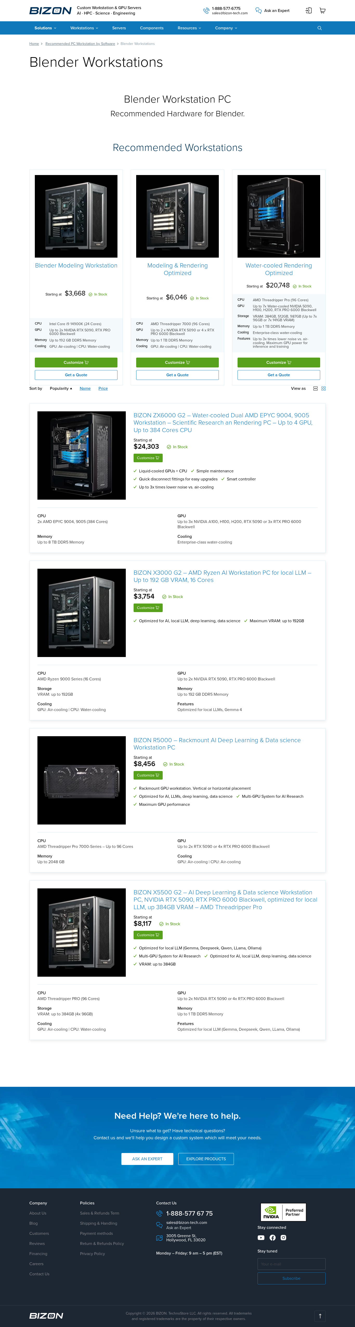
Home (34, 43)
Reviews (37, 1243)
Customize (74, 362)
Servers (119, 28)
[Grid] (323, 388)
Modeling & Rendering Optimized (177, 269)
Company (224, 28)
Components (151, 28)
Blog (33, 1223)
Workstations (82, 28)
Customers (39, 1233)
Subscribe (291, 1278)
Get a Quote (76, 375)
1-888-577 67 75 (189, 1213)
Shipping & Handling (98, 1223)
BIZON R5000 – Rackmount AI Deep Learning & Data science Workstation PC (217, 743)
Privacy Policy (92, 1254)
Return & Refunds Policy (102, 1243)
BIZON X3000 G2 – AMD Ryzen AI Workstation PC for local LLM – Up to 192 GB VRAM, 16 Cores (222, 576)
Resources (187, 28)
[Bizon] (46, 1315)
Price (103, 388)
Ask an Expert (277, 11)
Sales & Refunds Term (99, 1213)
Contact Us (39, 1274)
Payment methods (96, 1233)
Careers (36, 1264)
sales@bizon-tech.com (230, 13)
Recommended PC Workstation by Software (80, 43)
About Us (37, 1213)
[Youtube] (261, 1237)
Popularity (59, 388)
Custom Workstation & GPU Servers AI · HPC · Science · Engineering (109, 10)
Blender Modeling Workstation (76, 265)
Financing (38, 1254)
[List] (315, 388)
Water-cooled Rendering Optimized (279, 269)
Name (85, 388)
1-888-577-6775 (226, 8)
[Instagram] (283, 1237)
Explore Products (206, 1159)
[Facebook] (272, 1237)
